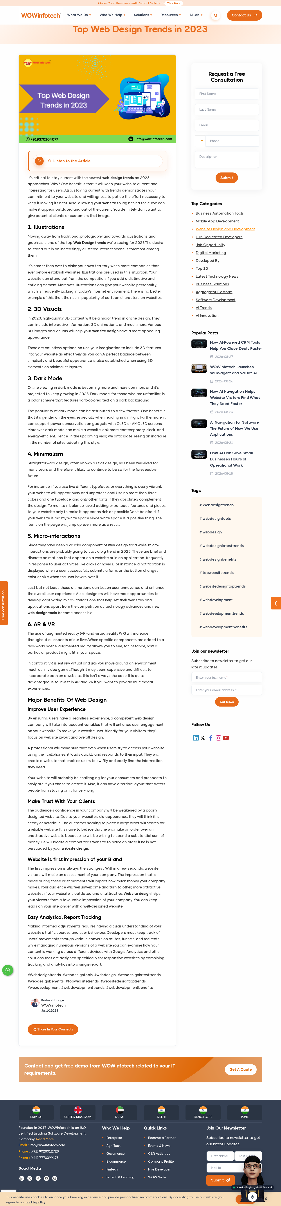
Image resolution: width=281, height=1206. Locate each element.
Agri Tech (113, 1146)
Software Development (216, 300)
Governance (115, 1154)
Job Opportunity (210, 245)
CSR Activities (159, 1154)
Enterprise (114, 1138)
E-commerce (116, 1161)
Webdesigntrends (218, 505)
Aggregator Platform (214, 292)
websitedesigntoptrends (224, 586)
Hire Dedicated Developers (219, 237)
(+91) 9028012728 (39, 1151)
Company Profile (161, 1161)
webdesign (212, 532)
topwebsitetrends (218, 572)
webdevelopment (218, 600)
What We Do (77, 15)
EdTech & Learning (120, 1177)
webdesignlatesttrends (223, 545)
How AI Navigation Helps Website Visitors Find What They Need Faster (235, 397)
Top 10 (202, 268)
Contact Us (242, 15)
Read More (45, 1139)
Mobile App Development (217, 221)
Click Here (173, 3)
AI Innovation (207, 315)
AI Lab (194, 15)
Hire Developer (159, 1169)
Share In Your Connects (54, 1029)
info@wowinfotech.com (42, 1145)
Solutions (141, 15)
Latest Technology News (217, 276)
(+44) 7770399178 (39, 1158)
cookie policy (35, 1202)
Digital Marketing (211, 252)
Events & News (159, 1146)
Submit (217, 1180)
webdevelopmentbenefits (225, 627)
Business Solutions (212, 284)
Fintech (112, 1169)
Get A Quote (241, 1069)
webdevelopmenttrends (223, 613)
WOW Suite (157, 1177)
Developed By (208, 260)
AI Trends (204, 307)
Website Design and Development (225, 229)
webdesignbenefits (220, 559)
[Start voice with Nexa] (252, 1197)
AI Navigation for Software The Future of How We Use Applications (234, 428)
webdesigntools (217, 518)
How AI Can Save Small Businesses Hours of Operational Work (231, 459)
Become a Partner (162, 1138)
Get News (227, 701)
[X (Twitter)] (202, 738)
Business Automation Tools (220, 213)
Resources (169, 15)
